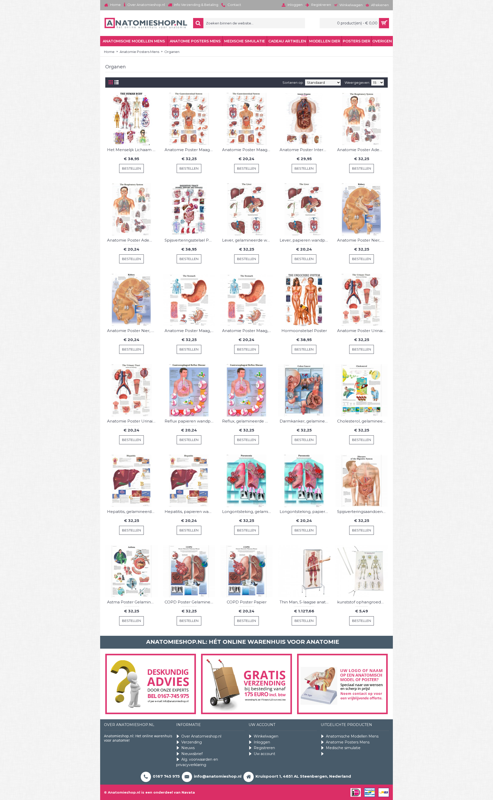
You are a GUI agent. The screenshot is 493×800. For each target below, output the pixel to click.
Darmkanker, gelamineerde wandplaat (305, 421)
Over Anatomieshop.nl (201, 736)
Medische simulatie (343, 748)
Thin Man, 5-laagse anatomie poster (305, 602)
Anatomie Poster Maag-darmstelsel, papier (247, 149)
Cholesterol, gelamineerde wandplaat (362, 421)
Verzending (191, 742)
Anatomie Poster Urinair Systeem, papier (132, 421)
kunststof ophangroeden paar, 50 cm (362, 602)
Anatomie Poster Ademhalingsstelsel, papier (132, 240)
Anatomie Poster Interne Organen (305, 149)
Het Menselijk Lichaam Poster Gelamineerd (132, 149)
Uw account (264, 753)
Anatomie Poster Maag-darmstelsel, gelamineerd (190, 149)
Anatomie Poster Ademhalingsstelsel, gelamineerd (362, 149)
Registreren (264, 748)
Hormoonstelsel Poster (304, 330)
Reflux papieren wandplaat (190, 421)
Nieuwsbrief (192, 753)
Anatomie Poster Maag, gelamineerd (190, 330)
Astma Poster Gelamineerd (132, 602)
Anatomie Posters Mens (347, 742)
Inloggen (262, 742)
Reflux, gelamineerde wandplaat (247, 421)
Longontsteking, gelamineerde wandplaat (247, 511)
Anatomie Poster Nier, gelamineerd (362, 240)
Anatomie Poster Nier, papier (132, 330)
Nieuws (188, 748)
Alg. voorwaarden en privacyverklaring (197, 762)
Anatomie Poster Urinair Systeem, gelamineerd (362, 330)
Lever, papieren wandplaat (305, 240)
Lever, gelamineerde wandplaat (247, 240)
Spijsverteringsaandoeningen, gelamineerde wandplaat (362, 511)
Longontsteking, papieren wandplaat (305, 511)
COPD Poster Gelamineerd (190, 602)
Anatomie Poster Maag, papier (247, 330)
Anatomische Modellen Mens (352, 736)
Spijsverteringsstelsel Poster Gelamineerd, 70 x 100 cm (190, 240)
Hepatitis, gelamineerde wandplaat (132, 511)
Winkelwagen (266, 736)
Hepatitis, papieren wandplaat (190, 511)
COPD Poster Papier (247, 602)
